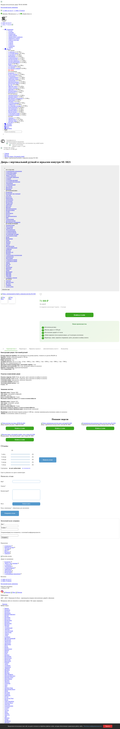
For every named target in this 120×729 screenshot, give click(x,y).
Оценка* (3, 486)
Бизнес (8, 265)
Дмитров (4, 604)
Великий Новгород (9, 614)
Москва (6, 671)
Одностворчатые (13, 107)
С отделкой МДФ (13, 53)
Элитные (8, 280)
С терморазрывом (13, 77)
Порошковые (11, 56)
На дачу (10, 85)
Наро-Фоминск (8, 674)
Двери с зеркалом (11, 175)
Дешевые (11, 118)
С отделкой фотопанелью (13, 181)
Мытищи (7, 673)
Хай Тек (8, 264)
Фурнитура (22, 348)
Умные (8, 262)
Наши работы (13, 35)
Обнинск (7, 682)
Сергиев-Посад (8, 703)
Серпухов (7, 704)
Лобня (6, 664)
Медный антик (10, 246)
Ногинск (6, 680)
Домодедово (7, 632)
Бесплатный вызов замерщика (9, 7)
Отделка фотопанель (14, 62)
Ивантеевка (7, 644)
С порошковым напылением (14, 171)
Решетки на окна (9, 547)
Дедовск (6, 626)
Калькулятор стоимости (15, 37)
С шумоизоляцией (13, 103)
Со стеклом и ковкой (14, 68)
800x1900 (8, 274)
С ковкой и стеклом (11, 277)
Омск (6, 685)
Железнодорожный (9, 638)
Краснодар (7, 659)
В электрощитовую (11, 216)
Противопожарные (13, 82)
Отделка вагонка (13, 59)
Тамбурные (9, 204)
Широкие (8, 268)
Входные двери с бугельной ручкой (14, 156)
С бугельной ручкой (14, 113)
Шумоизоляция (12, 91)
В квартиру (11, 73)
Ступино (6, 707)
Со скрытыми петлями (14, 106)
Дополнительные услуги (50, 348)
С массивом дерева (11, 172)
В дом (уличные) (13, 74)
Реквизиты (12, 34)
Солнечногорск (8, 706)
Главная (6, 153)
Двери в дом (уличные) (11, 563)
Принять (107, 726)
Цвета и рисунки (14, 40)
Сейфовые (9, 249)
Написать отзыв (48, 460)
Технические (11, 80)
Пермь (6, 691)
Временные (9, 271)
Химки (6, 719)
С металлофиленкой (11, 247)
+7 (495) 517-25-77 (8, 10)
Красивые (8, 189)
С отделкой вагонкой (12, 180)
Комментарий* (5, 491)
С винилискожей (13, 58)
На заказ (10, 122)
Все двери (11, 70)
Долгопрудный (8, 631)
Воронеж (7, 622)
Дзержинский (8, 628)
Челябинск (7, 721)
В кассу (8, 214)
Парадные (11, 89)
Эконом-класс (12, 119)
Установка (9, 125)
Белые (10, 64)
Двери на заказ (12, 65)
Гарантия (7, 553)
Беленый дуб (9, 252)
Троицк (6, 713)
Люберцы (7, 668)
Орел (5, 686)
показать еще (6, 289)
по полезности (26, 468)
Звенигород (7, 641)
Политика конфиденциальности (93, 726)
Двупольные (9, 226)
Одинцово (7, 683)
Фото (7, 127)
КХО (7, 217)
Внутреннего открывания (15, 98)
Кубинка (6, 662)
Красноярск (7, 661)
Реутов (6, 697)
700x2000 (8, 276)
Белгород (7, 611)
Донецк (6, 634)
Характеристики (11, 348)
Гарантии (12, 46)
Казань (6, 647)
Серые (7, 240)
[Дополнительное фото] (4, 300)
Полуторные (9, 258)
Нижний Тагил (8, 677)
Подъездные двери (13, 83)
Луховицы (7, 665)
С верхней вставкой (13, 115)
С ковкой (8, 178)
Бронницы (7, 613)
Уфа (5, 716)
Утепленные (12, 76)
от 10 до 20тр (9, 286)
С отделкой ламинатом (12, 177)
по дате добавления (15, 468)
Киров (6, 652)
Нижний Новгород (9, 676)
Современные (10, 256)
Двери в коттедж (13, 88)
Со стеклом (11, 67)
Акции (11, 43)
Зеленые (8, 241)
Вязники (6, 625)
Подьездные (7, 572)
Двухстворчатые (10, 229)
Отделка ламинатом (13, 61)
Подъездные (9, 202)
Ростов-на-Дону (9, 698)
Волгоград (7, 619)
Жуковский (7, 640)
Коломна (6, 655)
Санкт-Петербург (9, 701)
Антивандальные (13, 95)
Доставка (9, 124)
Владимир (7, 617)
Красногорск (8, 658)
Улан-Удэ (7, 715)
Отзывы (11, 32)
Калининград (8, 649)
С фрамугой (11, 104)
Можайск (7, 670)
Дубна (6, 635)
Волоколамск (8, 620)
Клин (6, 653)
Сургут (6, 709)
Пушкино (7, 694)
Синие (8, 244)
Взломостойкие (12, 110)
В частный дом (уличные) (13, 193)
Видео (11, 47)
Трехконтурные (12, 97)
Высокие (8, 207)
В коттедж (9, 196)
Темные (8, 243)
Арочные (10, 101)
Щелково (7, 722)
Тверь (6, 712)
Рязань (6, 700)
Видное (6, 616)
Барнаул (6, 608)
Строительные (10, 219)
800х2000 (8, 273)
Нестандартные (12, 112)
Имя (2, 524)
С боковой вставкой (11, 259)
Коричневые (9, 238)
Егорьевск (7, 637)
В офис (8, 211)
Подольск (7, 692)
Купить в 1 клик (79, 315)
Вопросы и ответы (14, 38)
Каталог (8, 49)
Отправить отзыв (9, 513)
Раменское (7, 695)
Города (11, 44)
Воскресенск (8, 623)
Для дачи (8, 195)
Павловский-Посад (9, 689)
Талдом (6, 710)
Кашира (6, 650)
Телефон (4, 527)
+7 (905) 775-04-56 (19, 10)
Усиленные (9, 267)
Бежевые (8, 250)
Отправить (5, 537)
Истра (6, 646)
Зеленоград (7, 643)
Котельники (7, 656)
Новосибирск (8, 679)
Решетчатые (11, 100)
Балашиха (7, 610)
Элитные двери (12, 121)
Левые (7, 270)
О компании (9, 29)
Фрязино (6, 718)
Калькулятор (64, 348)
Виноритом (9, 187)
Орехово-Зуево (8, 688)
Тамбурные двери (13, 79)
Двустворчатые (12, 109)
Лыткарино (7, 667)
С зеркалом (11, 52)
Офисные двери (12, 86)
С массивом (11, 55)
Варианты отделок (34, 348)
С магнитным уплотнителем (14, 255)
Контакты (9, 128)
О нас (10, 31)
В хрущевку (9, 201)
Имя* (2, 481)
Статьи (11, 41)
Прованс (8, 253)
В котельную (11, 92)
